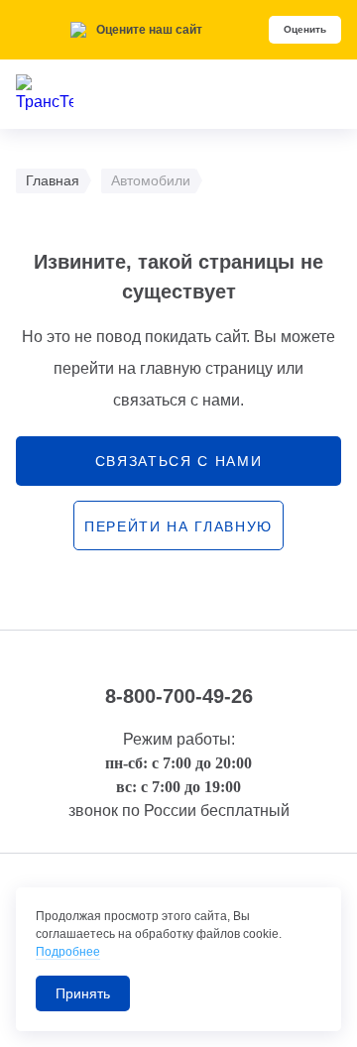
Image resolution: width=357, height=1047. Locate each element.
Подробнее (68, 952)
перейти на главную (178, 526)
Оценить (305, 29)
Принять (83, 993)
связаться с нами (179, 461)
